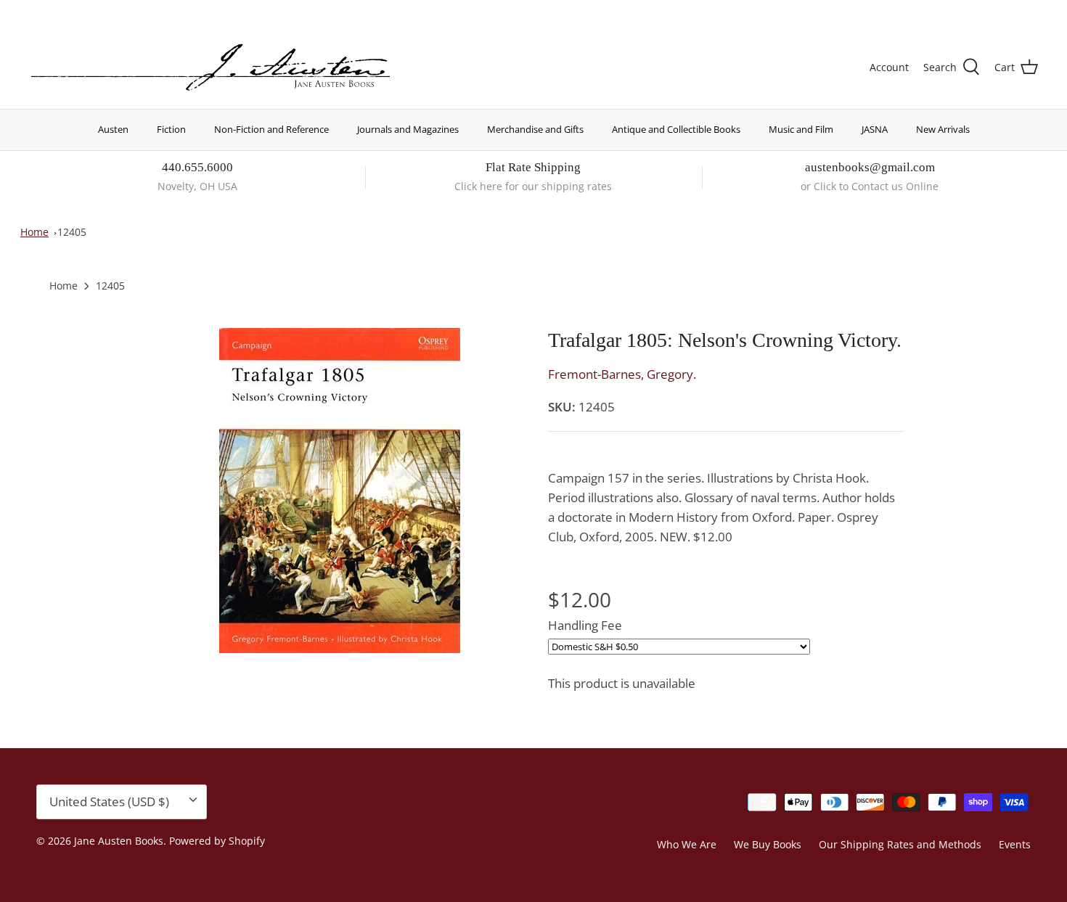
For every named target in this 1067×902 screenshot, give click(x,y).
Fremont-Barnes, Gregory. (622, 374)
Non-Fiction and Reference (271, 129)
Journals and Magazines (408, 129)
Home (34, 232)
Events (1015, 844)
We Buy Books (767, 844)
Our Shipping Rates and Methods (900, 844)
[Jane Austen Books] (210, 68)
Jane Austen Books (118, 841)
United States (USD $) (970, 13)
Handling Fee (585, 625)
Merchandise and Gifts (535, 129)
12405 (71, 232)
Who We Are (686, 844)
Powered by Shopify (217, 841)
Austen (113, 129)
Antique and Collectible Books (676, 129)
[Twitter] (34, 11)
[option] (340, 490)
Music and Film (801, 129)
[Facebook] (55, 11)
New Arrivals (943, 129)
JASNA (875, 129)
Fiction (171, 129)
